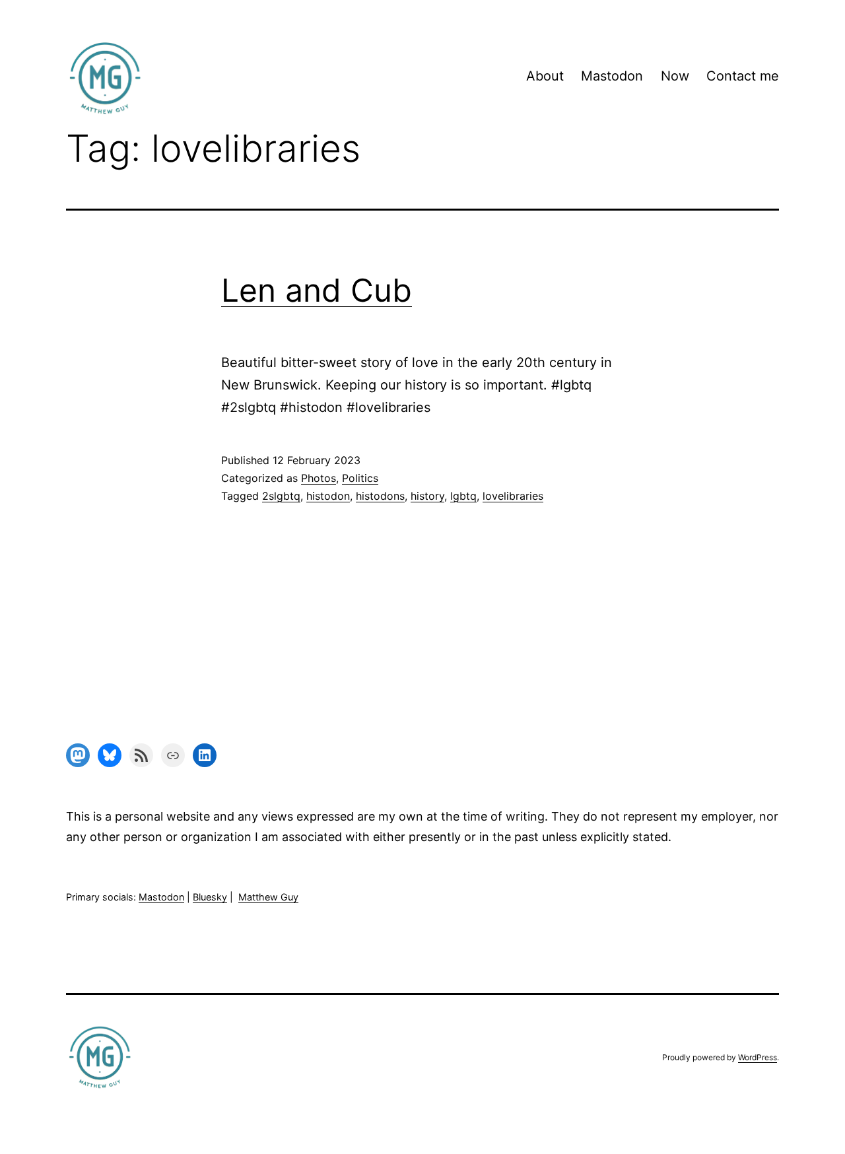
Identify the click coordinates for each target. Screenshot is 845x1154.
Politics (360, 478)
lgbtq (463, 495)
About (545, 76)
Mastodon (612, 76)
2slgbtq (281, 495)
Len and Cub (316, 290)
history (427, 495)
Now (675, 76)
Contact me (742, 76)
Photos (318, 478)
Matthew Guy (268, 896)
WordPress (757, 1057)
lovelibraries (513, 495)
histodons (380, 495)
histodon (328, 495)
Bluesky (210, 896)
